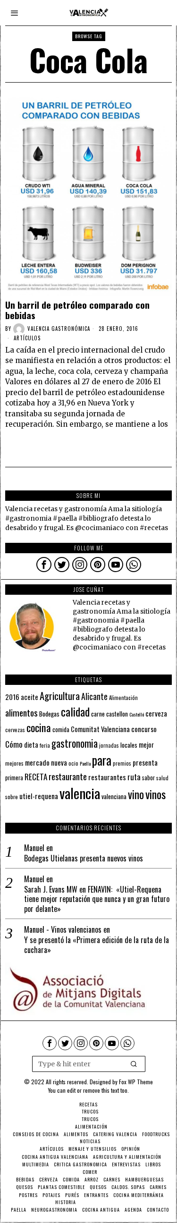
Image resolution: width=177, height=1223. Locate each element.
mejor (146, 745)
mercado (37, 762)
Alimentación (123, 697)
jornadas (109, 745)
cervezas (15, 730)
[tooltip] (43, 564)
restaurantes (107, 777)
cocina (38, 727)
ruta (134, 777)
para (101, 760)
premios (122, 763)
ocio (73, 763)
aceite (29, 697)
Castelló (136, 714)
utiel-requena (38, 795)
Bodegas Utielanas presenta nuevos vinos (83, 858)
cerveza (156, 713)
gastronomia (74, 743)
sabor (148, 777)
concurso (144, 729)
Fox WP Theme (136, 1082)
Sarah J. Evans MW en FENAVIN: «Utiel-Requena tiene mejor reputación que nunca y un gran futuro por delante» (96, 899)
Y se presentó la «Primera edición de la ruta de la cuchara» (96, 945)
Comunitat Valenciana (100, 729)
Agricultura (60, 696)
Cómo (14, 744)
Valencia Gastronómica (58, 328)
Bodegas (49, 713)
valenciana (113, 796)
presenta (145, 762)
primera (14, 777)
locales (128, 745)
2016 (12, 697)
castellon (117, 713)
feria (45, 745)
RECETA (36, 777)
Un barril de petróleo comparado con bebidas (77, 310)
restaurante (68, 776)
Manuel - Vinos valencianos (62, 929)
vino (136, 794)
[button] (134, 1064)
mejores (14, 763)
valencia (79, 793)
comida (60, 729)
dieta (31, 745)
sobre (11, 796)
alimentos (21, 712)
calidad (75, 711)
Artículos (27, 338)
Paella (85, 763)
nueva (59, 762)
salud (162, 778)
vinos (155, 793)
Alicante (94, 696)
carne (98, 713)
